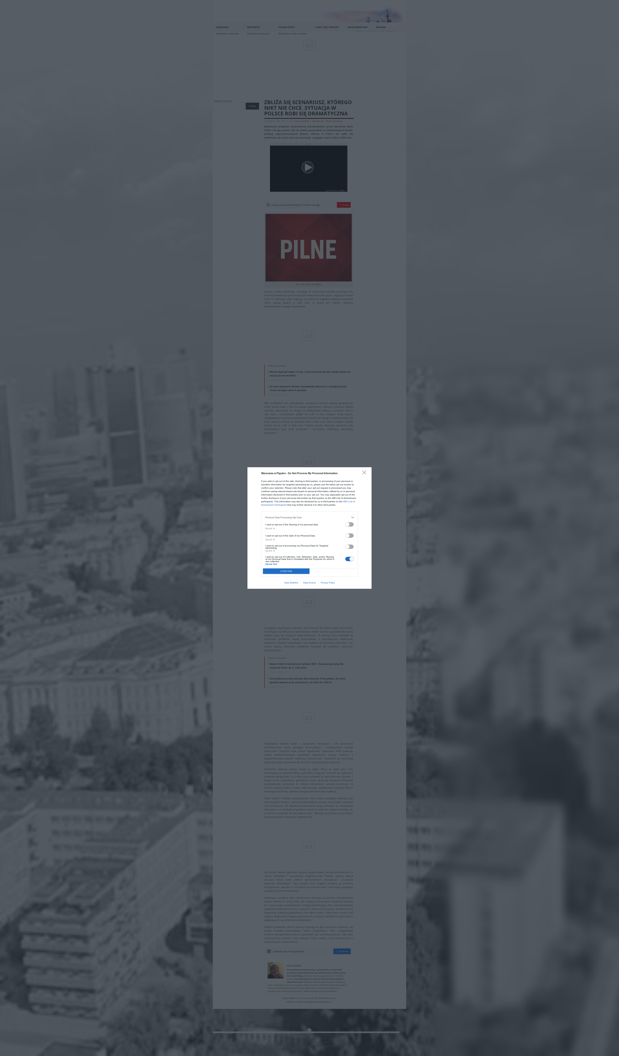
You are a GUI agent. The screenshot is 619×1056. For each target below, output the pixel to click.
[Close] (365, 473)
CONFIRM (286, 571)
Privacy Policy (328, 582)
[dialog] (309, 528)
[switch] (349, 524)
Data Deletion (291, 582)
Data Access (309, 582)
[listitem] (309, 517)
